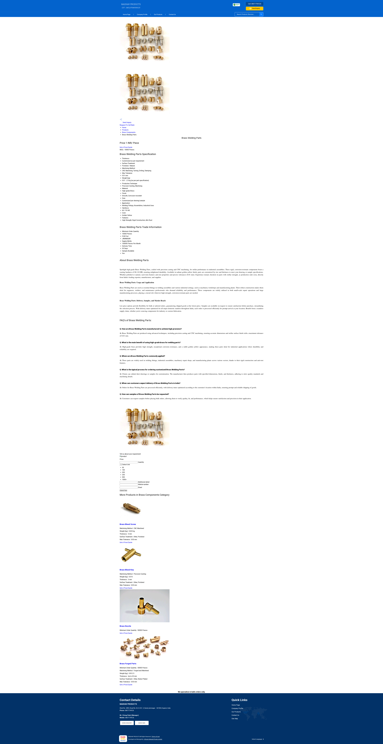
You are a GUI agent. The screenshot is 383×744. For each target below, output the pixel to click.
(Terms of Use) (156, 736)
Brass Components (128, 132)
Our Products (158, 14)
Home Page (126, 14)
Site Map (235, 719)
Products (125, 130)
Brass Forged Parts (128, 664)
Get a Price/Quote (126, 147)
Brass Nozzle (125, 626)
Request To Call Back (127, 125)
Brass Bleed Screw (128, 524)
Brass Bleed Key (127, 570)
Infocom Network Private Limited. (153, 739)
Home (124, 127)
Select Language (257, 739)
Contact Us (172, 14)
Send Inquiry (256, 8)
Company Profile (142, 14)
